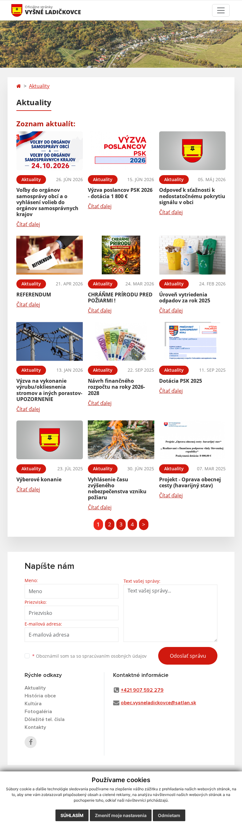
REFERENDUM (33, 294)
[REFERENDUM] (49, 255)
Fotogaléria (38, 711)
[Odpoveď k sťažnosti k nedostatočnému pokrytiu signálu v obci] (192, 150)
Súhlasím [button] (72, 815)
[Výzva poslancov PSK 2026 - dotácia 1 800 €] (121, 150)
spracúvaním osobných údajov (114, 656)
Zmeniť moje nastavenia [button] (121, 815)
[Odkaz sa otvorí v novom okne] (31, 742)
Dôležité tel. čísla (45, 719)
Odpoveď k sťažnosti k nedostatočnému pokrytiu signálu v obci (192, 195)
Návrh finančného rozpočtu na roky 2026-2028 (116, 386)
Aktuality (39, 86)
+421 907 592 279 (142, 690)
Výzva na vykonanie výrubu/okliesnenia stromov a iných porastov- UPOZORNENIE (49, 390)
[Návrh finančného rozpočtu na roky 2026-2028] (121, 341)
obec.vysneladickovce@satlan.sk (158, 702)
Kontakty (35, 727)
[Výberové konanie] (49, 440)
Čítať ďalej (28, 224)
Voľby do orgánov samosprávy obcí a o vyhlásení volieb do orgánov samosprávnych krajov (47, 202)
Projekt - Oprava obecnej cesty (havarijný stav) (190, 482)
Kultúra (33, 703)
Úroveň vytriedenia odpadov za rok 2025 (184, 297)
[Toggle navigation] (221, 10)
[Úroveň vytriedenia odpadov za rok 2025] (192, 255)
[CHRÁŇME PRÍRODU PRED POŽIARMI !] (121, 255)
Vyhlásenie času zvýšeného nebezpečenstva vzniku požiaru (117, 488)
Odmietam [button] (169, 815)
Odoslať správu (188, 655)
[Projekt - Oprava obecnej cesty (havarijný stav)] (192, 440)
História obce (40, 695)
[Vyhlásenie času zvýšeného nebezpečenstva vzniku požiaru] (121, 440)
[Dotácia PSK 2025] (192, 341)
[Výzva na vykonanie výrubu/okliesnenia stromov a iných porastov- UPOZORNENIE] (49, 341)
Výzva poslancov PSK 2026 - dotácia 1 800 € (120, 192)
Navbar (22, 10)
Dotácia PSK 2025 (180, 380)
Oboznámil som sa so (89, 656)
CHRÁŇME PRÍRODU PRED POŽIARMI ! (120, 297)
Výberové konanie (38, 479)
